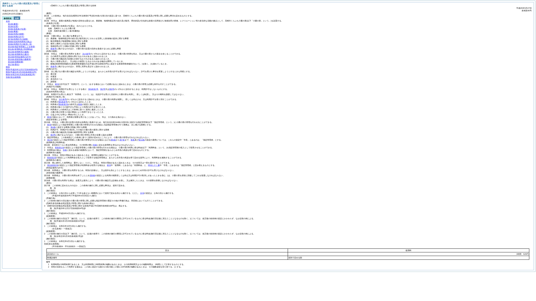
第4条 (53, 127)
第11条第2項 (52, 165)
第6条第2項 (63, 104)
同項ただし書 (154, 165)
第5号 (111, 89)
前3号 (53, 135)
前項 (57, 84)
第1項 (49, 140)
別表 (95, 145)
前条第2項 (51, 157)
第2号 (102, 89)
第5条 (113, 140)
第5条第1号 (93, 89)
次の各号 (86, 54)
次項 (142, 193)
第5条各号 (62, 102)
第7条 (122, 140)
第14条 (141, 140)
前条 (80, 104)
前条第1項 (59, 147)
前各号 (53, 49)
